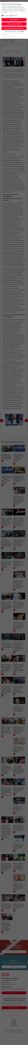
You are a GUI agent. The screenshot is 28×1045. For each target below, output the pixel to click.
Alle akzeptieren (14, 20)
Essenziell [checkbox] (6, 15)
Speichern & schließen (14, 24)
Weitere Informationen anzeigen (13, 31)
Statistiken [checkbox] (14, 15)
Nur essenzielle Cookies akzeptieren (14, 28)
